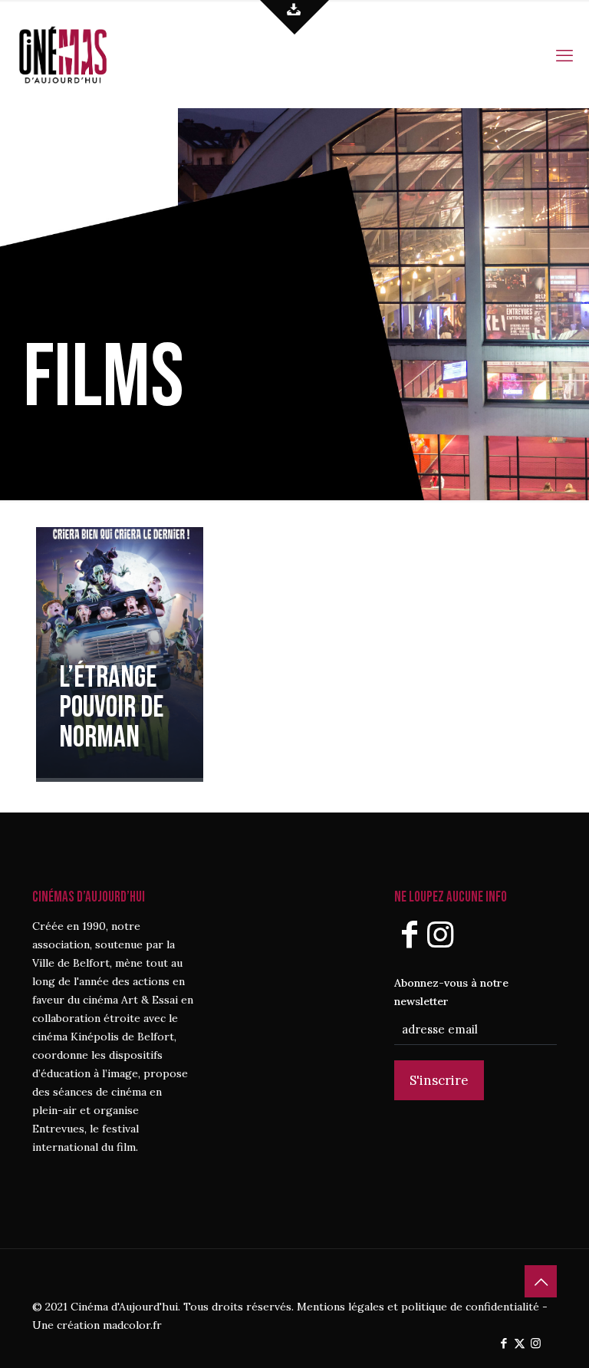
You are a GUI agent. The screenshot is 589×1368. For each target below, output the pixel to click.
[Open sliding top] (294, 17)
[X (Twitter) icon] (519, 1343)
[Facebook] (409, 934)
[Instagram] (440, 934)
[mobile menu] (564, 54)
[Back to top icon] (541, 1281)
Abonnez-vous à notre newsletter (451, 992)
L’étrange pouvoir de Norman (111, 708)
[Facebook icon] (503, 1343)
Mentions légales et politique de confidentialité (418, 1307)
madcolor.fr (132, 1325)
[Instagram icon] (535, 1343)
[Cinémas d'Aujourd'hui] (88, 53)
